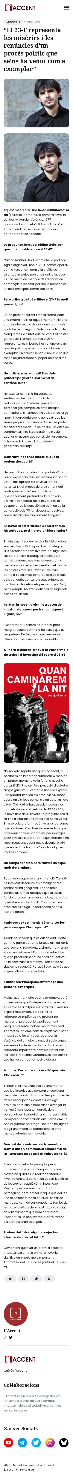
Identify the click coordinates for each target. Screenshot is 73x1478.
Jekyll (50, 1465)
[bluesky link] (63, 1442)
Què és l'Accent (15, 1370)
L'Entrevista (13, 21)
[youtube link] (9, 1442)
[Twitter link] (10, 1337)
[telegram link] (22, 1442)
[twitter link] (36, 1442)
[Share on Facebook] (23, 1278)
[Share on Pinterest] (36, 1278)
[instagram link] (50, 1442)
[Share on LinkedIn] (49, 1278)
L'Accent (12, 1330)
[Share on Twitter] (10, 1278)
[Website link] (5, 1337)
